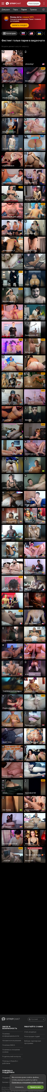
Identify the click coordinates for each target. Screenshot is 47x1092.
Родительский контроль (11, 1056)
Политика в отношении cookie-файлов (27, 1082)
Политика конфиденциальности (10, 1035)
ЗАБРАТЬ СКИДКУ (19, 25)
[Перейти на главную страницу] (15, 3)
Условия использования (11, 1041)
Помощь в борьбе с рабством (10, 1062)
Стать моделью (30, 1032)
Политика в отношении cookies (11, 1051)
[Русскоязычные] (23, 33)
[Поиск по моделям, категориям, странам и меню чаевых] (43, 9)
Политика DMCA (8, 1045)
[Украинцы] (39, 33)
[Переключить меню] (3, 3)
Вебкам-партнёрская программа (32, 1042)
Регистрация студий (32, 1036)
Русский (34, 1019)
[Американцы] (31, 33)
